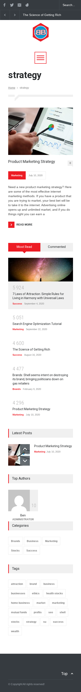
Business (32, 541)
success (58, 621)
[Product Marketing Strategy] (40, 131)
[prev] (25, 449)
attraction (17, 583)
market (41, 602)
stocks (15, 621)
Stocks (15, 550)
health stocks (54, 593)
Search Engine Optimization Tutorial (37, 324)
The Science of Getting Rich (42, 15)
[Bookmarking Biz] (40, 38)
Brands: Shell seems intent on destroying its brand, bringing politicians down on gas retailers (40, 379)
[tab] (24, 249)
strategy (31, 621)
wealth (15, 631)
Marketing (16, 175)
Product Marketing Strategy (31, 161)
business (49, 583)
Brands (17, 389)
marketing (58, 602)
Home (11, 87)
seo (50, 612)
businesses (18, 593)
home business (20, 602)
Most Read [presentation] (24, 247)
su (44, 621)
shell (62, 612)
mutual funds (19, 612)
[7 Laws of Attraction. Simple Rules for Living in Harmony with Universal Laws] (40, 269)
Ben (23, 515)
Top (64, 673)
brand (33, 583)
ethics (36, 593)
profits (38, 612)
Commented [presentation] (57, 247)
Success (17, 303)
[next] (25, 461)
